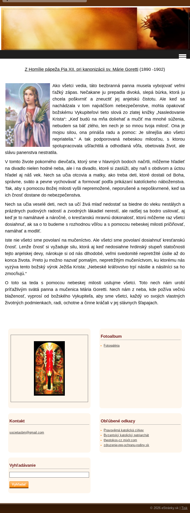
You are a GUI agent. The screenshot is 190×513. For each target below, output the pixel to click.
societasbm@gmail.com (26, 432)
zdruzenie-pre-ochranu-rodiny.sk (126, 445)
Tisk (184, 508)
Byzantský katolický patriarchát (126, 435)
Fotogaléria (111, 345)
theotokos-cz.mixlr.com (120, 440)
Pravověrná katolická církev (124, 430)
